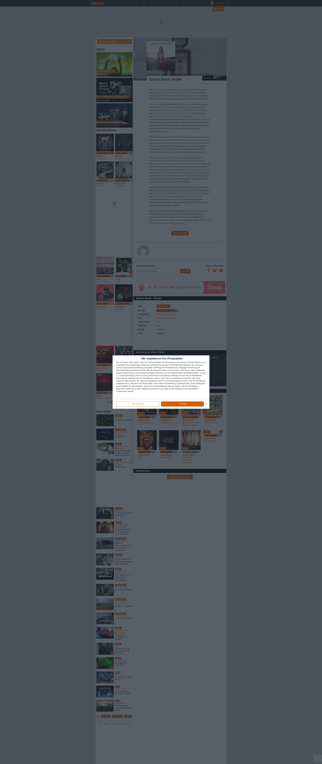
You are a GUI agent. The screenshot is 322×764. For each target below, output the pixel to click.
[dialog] (161, 382)
